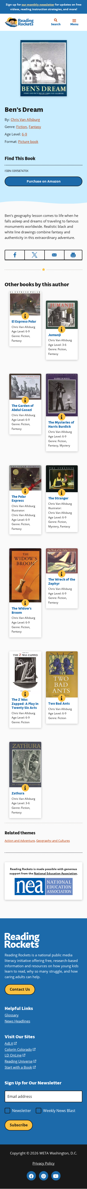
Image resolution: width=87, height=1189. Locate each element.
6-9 (24, 134)
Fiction (21, 126)
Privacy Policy (43, 1163)
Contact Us (20, 989)
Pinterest (44, 1176)
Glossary (12, 1015)
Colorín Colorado (20, 1049)
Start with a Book (20, 1067)
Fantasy (35, 126)
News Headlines (17, 1021)
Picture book (28, 141)
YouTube (56, 1176)
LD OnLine (15, 1055)
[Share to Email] (54, 255)
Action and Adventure (20, 841)
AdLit (11, 1043)
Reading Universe (20, 1061)
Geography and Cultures (53, 841)
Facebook (31, 1176)
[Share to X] (34, 255)
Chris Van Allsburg (25, 119)
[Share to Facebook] (15, 255)
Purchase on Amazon (44, 181)
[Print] (73, 255)
